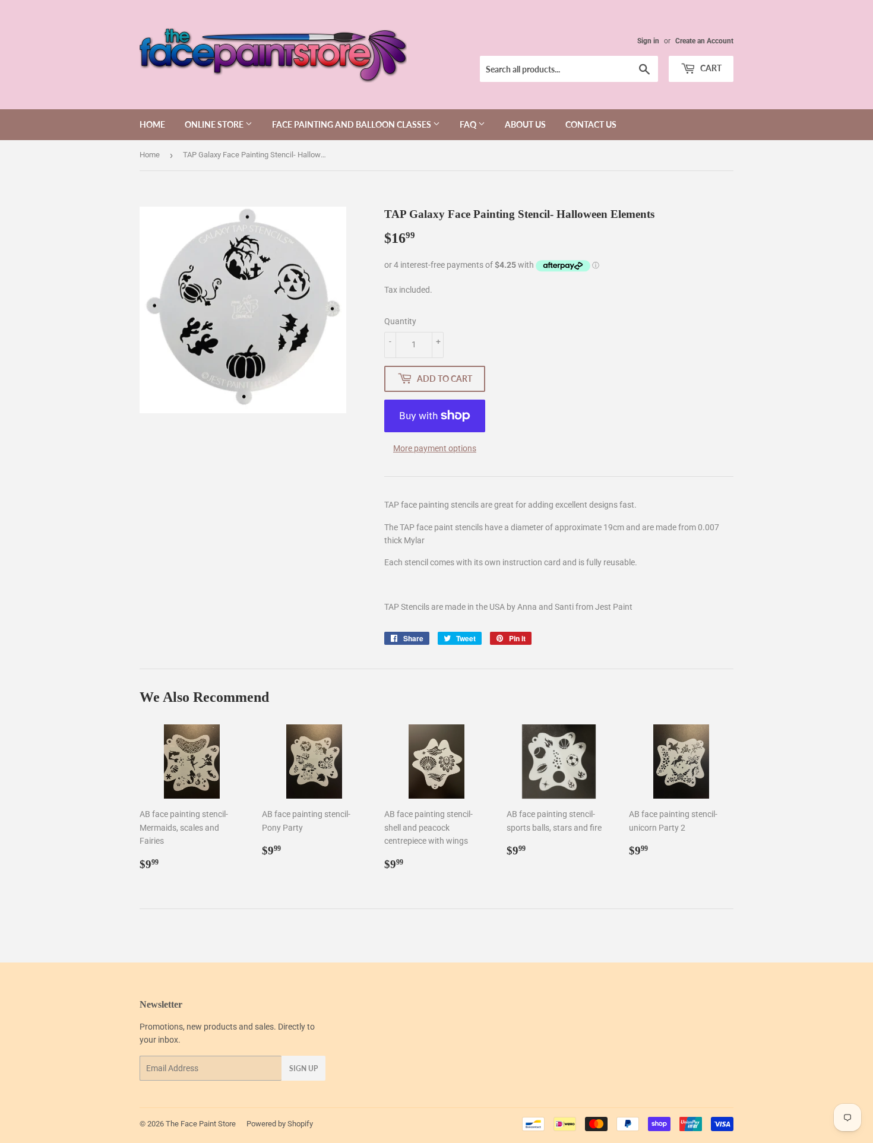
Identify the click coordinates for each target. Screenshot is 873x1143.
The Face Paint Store (201, 1123)
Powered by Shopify (279, 1123)
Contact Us (590, 124)
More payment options (434, 448)
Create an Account (704, 41)
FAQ (469, 124)
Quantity (400, 321)
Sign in (648, 41)
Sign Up (303, 1068)
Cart (710, 68)
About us (525, 124)
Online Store (215, 124)
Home (152, 124)
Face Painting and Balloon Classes (352, 124)
